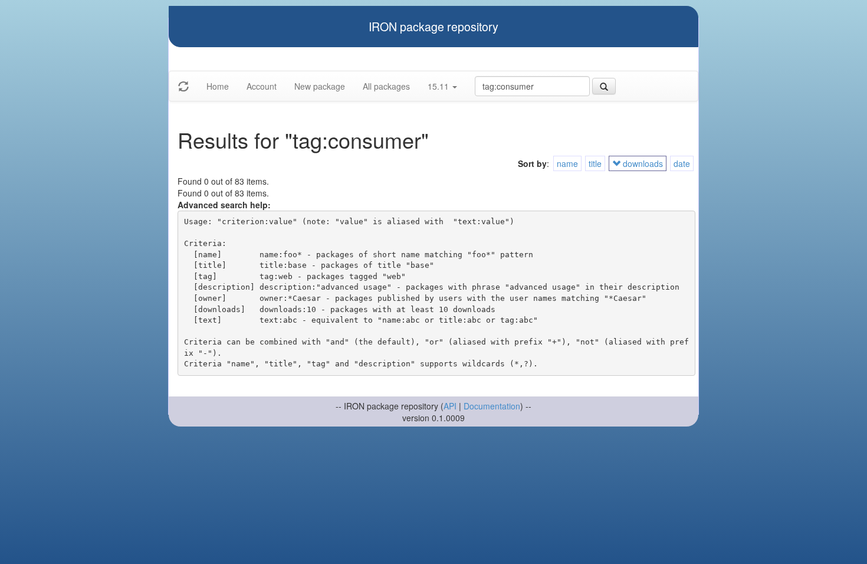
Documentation (492, 406)
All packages (386, 86)
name (567, 163)
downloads (641, 163)
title (595, 163)
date (682, 163)
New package (319, 86)
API (450, 406)
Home (217, 86)
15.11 (439, 86)
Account (262, 86)
